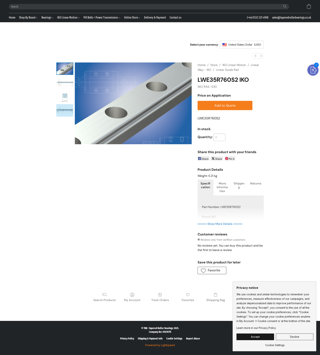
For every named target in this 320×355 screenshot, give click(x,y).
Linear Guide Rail (227, 70)
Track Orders (160, 300)
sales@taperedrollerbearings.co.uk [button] (291, 17)
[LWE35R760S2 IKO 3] (64, 110)
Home (12, 17)
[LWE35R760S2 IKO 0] (64, 68)
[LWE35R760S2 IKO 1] (64, 82)
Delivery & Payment (155, 17)
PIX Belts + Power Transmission (101, 17)
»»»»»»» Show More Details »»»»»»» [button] (220, 224)
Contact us (175, 17)
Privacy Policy (127, 338)
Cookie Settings (174, 338)
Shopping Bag (215, 300)
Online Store (131, 17)
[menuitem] (255, 56)
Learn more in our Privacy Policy (256, 327)
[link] (274, 343)
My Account (132, 300)
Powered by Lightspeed (160, 345)
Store (214, 65)
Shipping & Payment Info (150, 338)
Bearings (46, 17)
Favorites (188, 300)
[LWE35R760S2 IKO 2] (64, 96)
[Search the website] (285, 6)
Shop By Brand (27, 17)
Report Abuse (193, 338)
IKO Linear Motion (67, 17)
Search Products (104, 300)
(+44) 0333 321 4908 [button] (257, 17)
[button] (309, 6)
